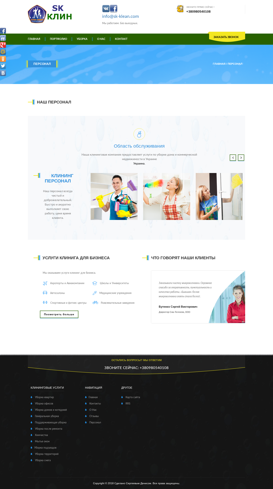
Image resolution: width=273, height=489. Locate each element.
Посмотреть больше (59, 314)
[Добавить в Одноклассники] (3, 59)
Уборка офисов (43, 403)
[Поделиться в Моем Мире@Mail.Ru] (3, 52)
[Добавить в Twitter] (3, 66)
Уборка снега (42, 460)
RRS (127, 403)
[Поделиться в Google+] (3, 45)
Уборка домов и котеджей (50, 410)
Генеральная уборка (46, 416)
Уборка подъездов (45, 448)
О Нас (101, 39)
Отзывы (94, 416)
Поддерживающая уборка (50, 422)
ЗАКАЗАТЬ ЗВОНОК (226, 37)
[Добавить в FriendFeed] (3, 38)
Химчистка (41, 435)
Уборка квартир (44, 397)
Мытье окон (42, 441)
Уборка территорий (46, 454)
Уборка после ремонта (48, 429)
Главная (34, 39)
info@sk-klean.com (120, 16)
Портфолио (58, 39)
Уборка (82, 39)
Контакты (95, 403)
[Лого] (50, 14)
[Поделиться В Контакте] (3, 73)
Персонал (95, 422)
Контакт (121, 39)
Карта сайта (132, 397)
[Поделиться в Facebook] (3, 31)
